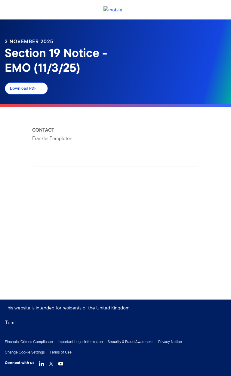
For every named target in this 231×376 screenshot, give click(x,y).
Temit (11, 322)
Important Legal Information (80, 342)
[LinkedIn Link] (41, 362)
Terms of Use (61, 352)
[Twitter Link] (51, 362)
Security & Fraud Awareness (130, 342)
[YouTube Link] (61, 362)
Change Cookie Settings (25, 352)
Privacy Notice (170, 342)
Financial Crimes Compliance (29, 342)
